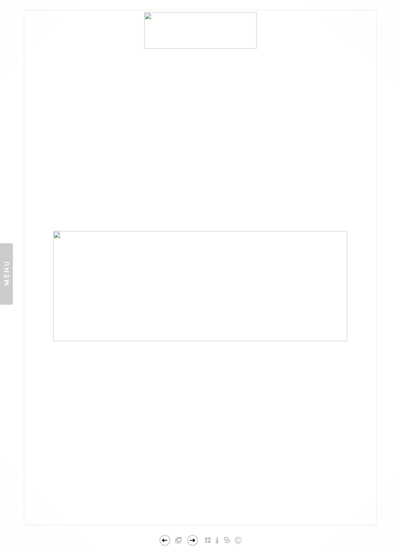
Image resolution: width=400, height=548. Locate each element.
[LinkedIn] (200, 527)
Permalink (225, 518)
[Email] (186, 527)
